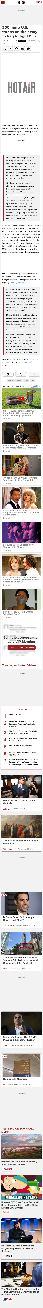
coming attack (26, 362)
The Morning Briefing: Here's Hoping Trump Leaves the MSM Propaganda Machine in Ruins (20, 1292)
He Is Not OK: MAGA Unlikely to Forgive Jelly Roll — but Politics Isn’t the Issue (19, 1248)
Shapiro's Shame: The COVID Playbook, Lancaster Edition (20, 1038)
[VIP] (39, 3)
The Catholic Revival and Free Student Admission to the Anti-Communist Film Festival (21, 960)
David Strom (8, 1045)
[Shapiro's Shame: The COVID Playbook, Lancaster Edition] (21, 1023)
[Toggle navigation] (3, 3)
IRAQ (26, 380)
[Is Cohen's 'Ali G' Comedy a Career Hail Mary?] (21, 903)
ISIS (32, 380)
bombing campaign (17, 282)
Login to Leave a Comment (21, 647)
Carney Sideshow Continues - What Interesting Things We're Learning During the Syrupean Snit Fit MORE (23, 762)
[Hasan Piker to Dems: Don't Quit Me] (21, 786)
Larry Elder (7, 809)
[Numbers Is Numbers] (21, 1065)
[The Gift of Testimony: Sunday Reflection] (21, 826)
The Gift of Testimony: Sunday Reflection (20, 842)
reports (21, 134)
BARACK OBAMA (14, 380)
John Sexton (9, 41)
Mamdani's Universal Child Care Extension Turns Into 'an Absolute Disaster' (22, 724)
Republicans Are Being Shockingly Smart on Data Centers (19, 1163)
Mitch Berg (7, 1084)
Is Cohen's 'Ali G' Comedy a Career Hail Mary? (19, 919)
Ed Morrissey (8, 849)
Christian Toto (9, 925)
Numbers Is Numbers (15, 1079)
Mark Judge (7, 968)
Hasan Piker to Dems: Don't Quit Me (19, 802)
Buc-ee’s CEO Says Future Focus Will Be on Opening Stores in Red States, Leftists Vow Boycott (20, 1205)
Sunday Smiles (15, 714)
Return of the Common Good (20, 745)
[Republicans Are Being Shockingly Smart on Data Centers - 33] (21, 1146)
